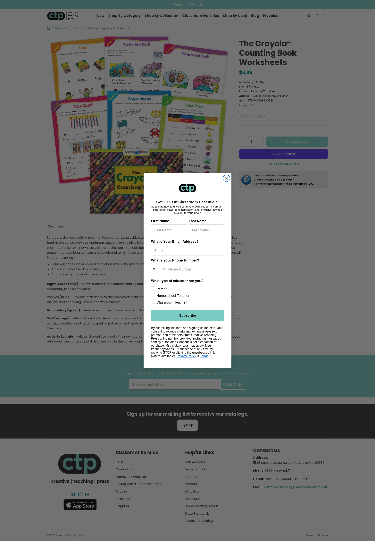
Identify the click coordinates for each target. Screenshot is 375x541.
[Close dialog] (226, 178)
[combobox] (158, 269)
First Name (160, 221)
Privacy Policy (186, 356)
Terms (204, 356)
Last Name (197, 221)
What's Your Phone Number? (175, 260)
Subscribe (187, 315)
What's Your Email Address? (175, 241)
